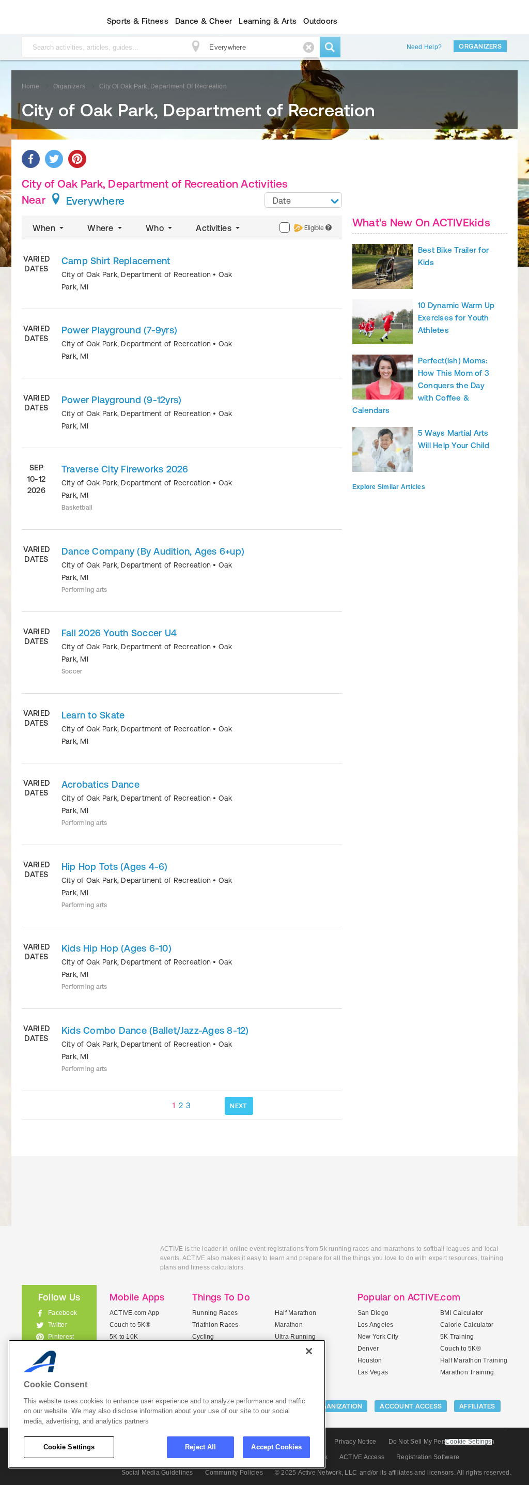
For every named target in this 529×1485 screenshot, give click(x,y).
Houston (369, 1360)
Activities (215, 228)
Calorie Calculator (466, 1324)
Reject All (200, 1447)
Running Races (215, 1312)
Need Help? (424, 47)
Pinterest (61, 1336)
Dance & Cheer (203, 21)
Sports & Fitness (137, 21)
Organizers (480, 46)
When (45, 228)
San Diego (372, 1312)
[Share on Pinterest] (77, 159)
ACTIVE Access (361, 1457)
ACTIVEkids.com (50, 21)
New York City (377, 1336)
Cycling (203, 1336)
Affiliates (477, 1406)
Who (156, 228)
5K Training (457, 1336)
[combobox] (303, 200)
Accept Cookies (276, 1447)
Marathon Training (467, 1372)
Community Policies (234, 1472)
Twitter (57, 1324)
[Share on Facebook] (31, 159)
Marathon (289, 1324)
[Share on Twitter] (54, 159)
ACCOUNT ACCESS (411, 1406)
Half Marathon (295, 1312)
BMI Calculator (461, 1312)
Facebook (62, 1312)
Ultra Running (295, 1336)
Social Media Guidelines (157, 1472)
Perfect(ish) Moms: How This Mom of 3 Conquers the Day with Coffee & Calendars (420, 385)
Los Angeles (375, 1324)
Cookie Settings (69, 1447)
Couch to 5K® (130, 1324)
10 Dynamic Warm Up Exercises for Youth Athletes (456, 317)
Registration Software (427, 1457)
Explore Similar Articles (388, 487)
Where (101, 228)
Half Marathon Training (473, 1360)
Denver (368, 1348)
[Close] (309, 1351)
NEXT (238, 1106)
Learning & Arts (268, 21)
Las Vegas (372, 1372)
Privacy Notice (355, 1441)
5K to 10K (124, 1336)
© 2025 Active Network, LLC (316, 1472)
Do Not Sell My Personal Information (441, 1441)
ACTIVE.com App (134, 1312)
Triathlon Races (215, 1324)
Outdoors (320, 21)
